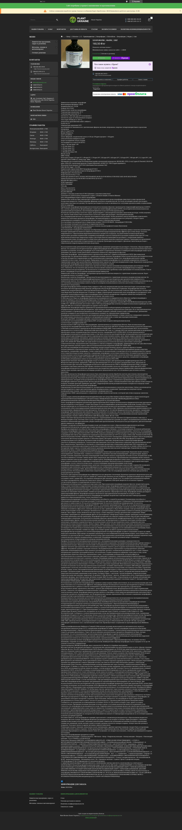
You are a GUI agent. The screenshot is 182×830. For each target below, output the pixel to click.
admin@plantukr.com (39, 82)
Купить (102, 58)
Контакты (61, 29)
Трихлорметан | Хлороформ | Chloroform (99, 36)
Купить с (118, 58)
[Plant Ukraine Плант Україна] (79, 20)
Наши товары (37, 29)
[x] (64, 782)
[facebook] (62, 782)
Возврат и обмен (109, 29)
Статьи (94, 29)
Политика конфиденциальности (135, 29)
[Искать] (57, 20)
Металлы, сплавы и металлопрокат (39, 48)
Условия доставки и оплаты (71, 801)
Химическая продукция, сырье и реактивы (41, 43)
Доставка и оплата (78, 29)
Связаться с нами (67, 807)
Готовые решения (39, 53)
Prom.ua (101, 813)
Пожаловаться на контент (89, 815)
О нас (50, 29)
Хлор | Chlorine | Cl (74, 36)
